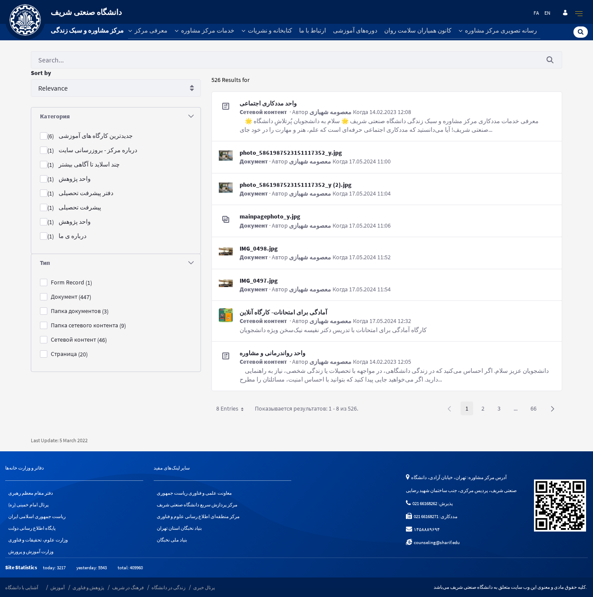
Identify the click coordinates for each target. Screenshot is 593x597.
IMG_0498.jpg (259, 248)
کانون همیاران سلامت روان (417, 30)
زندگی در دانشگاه (168, 587)
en (547, 13)
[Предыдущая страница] (449, 408)
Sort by (41, 73)
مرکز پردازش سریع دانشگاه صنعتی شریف (197, 505)
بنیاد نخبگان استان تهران (179, 528)
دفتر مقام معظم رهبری (30, 493)
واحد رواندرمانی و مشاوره (273, 353)
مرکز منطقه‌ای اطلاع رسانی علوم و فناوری (198, 516)
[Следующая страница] (552, 408)
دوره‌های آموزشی (355, 30)
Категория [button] (55, 116)
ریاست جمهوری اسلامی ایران (37, 516)
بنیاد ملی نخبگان (172, 540)
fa (536, 13)
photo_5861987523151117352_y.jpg (291, 153)
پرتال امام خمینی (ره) (28, 505)
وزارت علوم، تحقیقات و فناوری (38, 540)
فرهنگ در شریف (128, 587)
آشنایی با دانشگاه (21, 587)
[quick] (579, 13)
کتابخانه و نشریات (269, 30)
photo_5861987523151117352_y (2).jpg (296, 185)
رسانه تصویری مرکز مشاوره (500, 30)
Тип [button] (45, 263)
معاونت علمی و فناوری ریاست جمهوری (194, 493)
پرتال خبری (204, 587)
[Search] (580, 31)
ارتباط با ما (312, 30)
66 (535, 410)
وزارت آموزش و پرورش (30, 551)
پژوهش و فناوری (88, 587)
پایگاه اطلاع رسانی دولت (32, 528)
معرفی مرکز (150, 30)
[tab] (116, 116)
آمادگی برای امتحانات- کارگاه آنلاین (283, 312)
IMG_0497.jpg (259, 280)
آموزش (57, 587)
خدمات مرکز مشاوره (207, 30)
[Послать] (550, 60)
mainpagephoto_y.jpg (270, 216)
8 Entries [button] (233, 410)
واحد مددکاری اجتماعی (268, 103)
